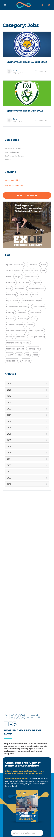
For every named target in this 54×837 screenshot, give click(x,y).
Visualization (12, 360)
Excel (8, 276)
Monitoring (11, 294)
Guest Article (31, 276)
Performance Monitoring (17, 306)
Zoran (15, 70)
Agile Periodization (14, 264)
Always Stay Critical (12, 180)
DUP (36, 270)
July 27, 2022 (18, 72)
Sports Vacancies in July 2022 (25, 110)
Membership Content (13, 148)
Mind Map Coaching (12, 152)
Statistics (20, 336)
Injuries (36, 282)
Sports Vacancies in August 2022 (27, 62)
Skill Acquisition (36, 330)
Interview (19, 288)
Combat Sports (13, 270)
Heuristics (10, 282)
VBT (27, 354)
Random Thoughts (14, 324)
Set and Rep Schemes (15, 330)
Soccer (9, 336)
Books (43, 264)
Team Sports (33, 348)
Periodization (39, 306)
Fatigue (18, 276)
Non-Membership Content (14, 156)
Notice (35, 294)
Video (35, 354)
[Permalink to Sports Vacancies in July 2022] (27, 93)
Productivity (35, 312)
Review (30, 324)
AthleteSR (32, 264)
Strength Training (37, 336)
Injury (8, 288)
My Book (24, 294)
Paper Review (12, 300)
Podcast (8, 159)
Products (10, 318)
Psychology (23, 318)
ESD (43, 270)
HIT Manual (24, 282)
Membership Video (36, 288)
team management (15, 348)
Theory (9, 354)
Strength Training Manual (17, 342)
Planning (10, 312)
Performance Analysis (32, 300)
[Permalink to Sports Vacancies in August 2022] (27, 44)
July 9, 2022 (17, 121)
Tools (19, 354)
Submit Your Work (27, 195)
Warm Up (26, 360)
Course (27, 270)
